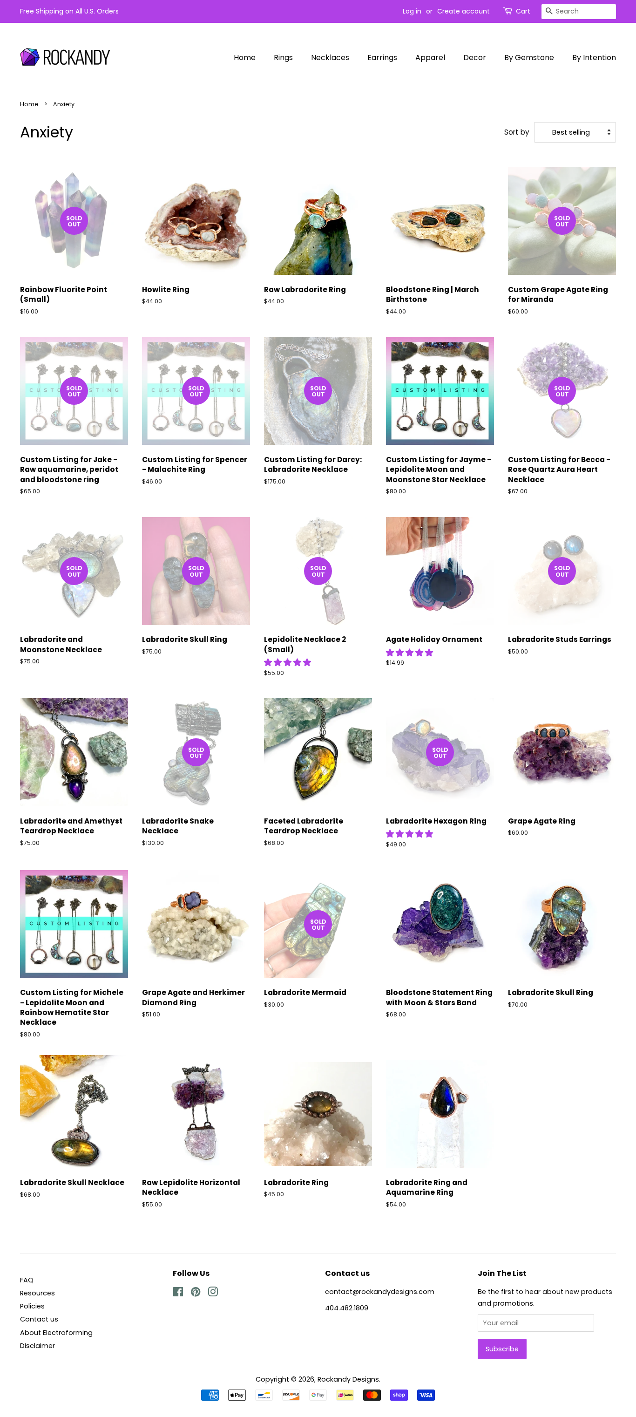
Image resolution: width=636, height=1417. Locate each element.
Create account (463, 11)
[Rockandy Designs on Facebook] (178, 1293)
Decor (474, 57)
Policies (32, 1306)
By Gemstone (529, 57)
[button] (288, 662)
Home (245, 57)
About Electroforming (56, 1332)
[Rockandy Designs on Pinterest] (195, 1293)
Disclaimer (37, 1345)
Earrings (382, 57)
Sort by (516, 132)
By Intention (594, 57)
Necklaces (330, 57)
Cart (523, 11)
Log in (412, 11)
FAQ (27, 1280)
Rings (283, 57)
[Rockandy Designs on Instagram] (213, 1293)
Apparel (430, 57)
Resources (37, 1293)
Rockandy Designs (348, 1379)
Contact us (39, 1319)
